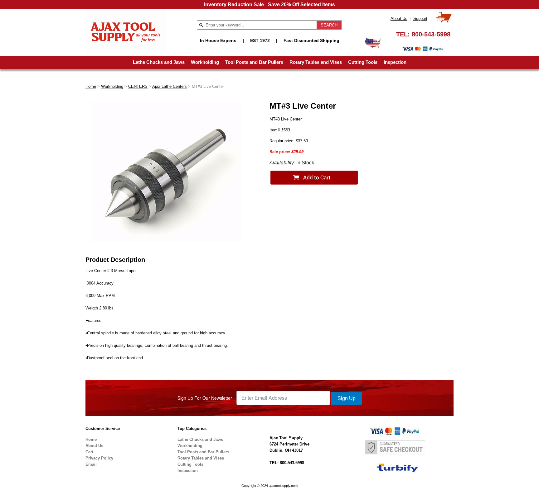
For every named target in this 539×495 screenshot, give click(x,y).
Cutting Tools (362, 62)
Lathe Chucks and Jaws (159, 62)
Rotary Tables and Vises (315, 62)
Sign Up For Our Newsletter (204, 398)
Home (90, 86)
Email (91, 464)
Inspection (395, 62)
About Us (399, 18)
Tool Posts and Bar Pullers (254, 62)
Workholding (205, 62)
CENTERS (138, 86)
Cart (89, 452)
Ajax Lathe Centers (169, 86)
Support (420, 18)
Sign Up (346, 398)
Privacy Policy (99, 458)
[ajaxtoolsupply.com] (125, 31)
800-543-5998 (431, 34)
